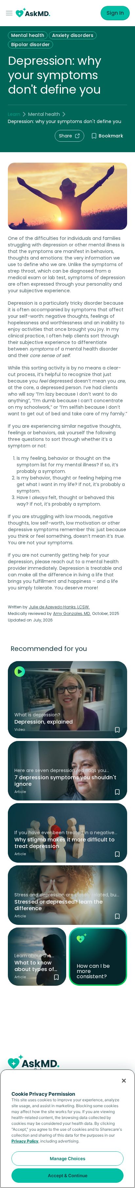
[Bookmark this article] (117, 792)
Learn (14, 114)
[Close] (124, 1080)
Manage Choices (67, 1158)
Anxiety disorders (72, 35)
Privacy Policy (24, 1141)
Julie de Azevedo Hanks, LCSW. (59, 607)
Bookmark (111, 136)
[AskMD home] (33, 13)
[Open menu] (10, 13)
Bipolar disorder (30, 44)
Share (65, 136)
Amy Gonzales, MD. (72, 613)
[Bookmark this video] (117, 730)
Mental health (27, 35)
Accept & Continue (67, 1175)
